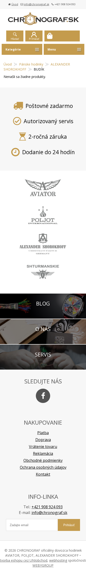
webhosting (58, 560)
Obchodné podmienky (43, 460)
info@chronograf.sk (36, 4)
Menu (52, 49)
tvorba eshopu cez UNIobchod (23, 560)
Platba (43, 432)
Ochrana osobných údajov (43, 467)
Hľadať (15, 39)
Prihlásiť (34, 39)
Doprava (43, 439)
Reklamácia (43, 453)
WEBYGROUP (43, 565)
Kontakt (43, 474)
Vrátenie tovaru (43, 446)
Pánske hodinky (31, 64)
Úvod (14, 4)
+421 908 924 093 (47, 506)
